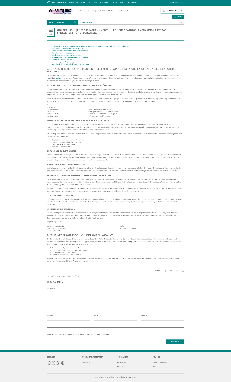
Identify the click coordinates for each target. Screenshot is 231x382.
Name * (50, 315)
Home (80, 11)
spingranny (60, 78)
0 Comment (73, 36)
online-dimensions (129, 377)
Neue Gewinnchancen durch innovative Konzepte (70, 51)
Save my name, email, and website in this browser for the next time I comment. (78, 334)
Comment (51, 288)
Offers (91, 11)
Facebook (49, 363)
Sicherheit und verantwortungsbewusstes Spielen (70, 57)
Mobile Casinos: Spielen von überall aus (66, 55)
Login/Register (176, 3)
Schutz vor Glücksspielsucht (62, 60)
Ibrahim (61, 36)
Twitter (58, 363)
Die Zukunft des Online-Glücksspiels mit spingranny (71, 64)
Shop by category (56, 22)
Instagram (53, 363)
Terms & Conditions (160, 363)
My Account (121, 363)
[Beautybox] (60, 11)
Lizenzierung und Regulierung (63, 62)
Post (67, 36)
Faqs (154, 366)
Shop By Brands (105, 11)
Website (144, 315)
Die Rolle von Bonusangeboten (63, 53)
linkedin (63, 363)
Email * (96, 315)
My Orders (121, 366)
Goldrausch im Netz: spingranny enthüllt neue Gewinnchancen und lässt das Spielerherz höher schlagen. (90, 46)
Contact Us (124, 11)
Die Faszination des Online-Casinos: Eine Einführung (71, 48)
